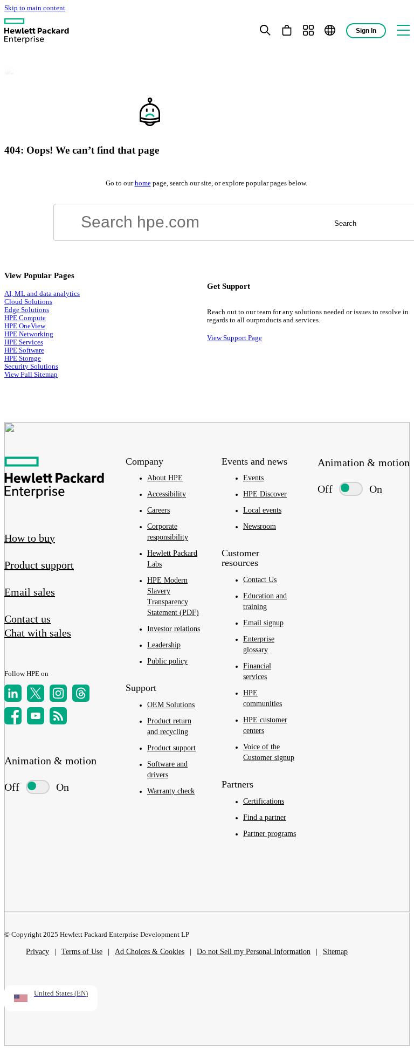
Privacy (37, 952)
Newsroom (259, 526)
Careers (158, 510)
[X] (35, 693)
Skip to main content (34, 8)
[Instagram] (58, 693)
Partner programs (269, 834)
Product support (171, 748)
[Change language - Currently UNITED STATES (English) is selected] (330, 30)
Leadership (164, 645)
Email (29, 592)
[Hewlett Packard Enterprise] (36, 30)
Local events (262, 510)
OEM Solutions (171, 705)
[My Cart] (286, 30)
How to (29, 538)
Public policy (167, 661)
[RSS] (58, 715)
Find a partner (264, 817)
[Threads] (80, 693)
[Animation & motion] (38, 787)
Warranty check (171, 791)
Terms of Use (81, 952)
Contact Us (260, 580)
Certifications (263, 801)
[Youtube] (35, 715)
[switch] (32, 787)
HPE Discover (265, 494)
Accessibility (166, 494)
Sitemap (335, 952)
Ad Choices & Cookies (149, 952)
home (143, 183)
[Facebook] (13, 715)
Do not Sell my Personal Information (253, 952)
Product (39, 565)
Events (253, 478)
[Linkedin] (13, 693)
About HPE (165, 478)
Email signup (263, 623)
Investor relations (173, 629)
